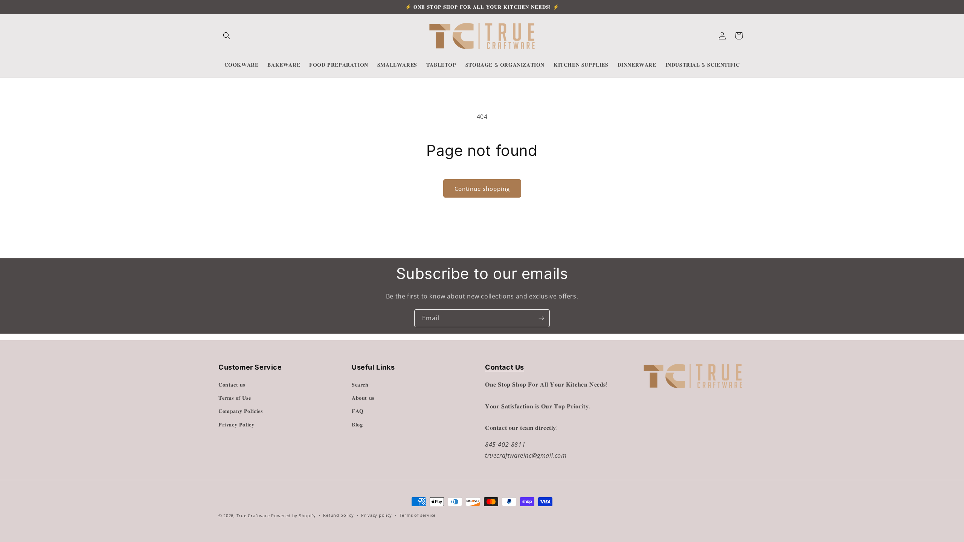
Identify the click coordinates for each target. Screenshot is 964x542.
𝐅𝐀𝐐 (358, 410)
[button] (226, 35)
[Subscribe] (541, 318)
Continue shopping (482, 188)
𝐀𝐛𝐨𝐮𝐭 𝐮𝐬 (363, 397)
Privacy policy (376, 515)
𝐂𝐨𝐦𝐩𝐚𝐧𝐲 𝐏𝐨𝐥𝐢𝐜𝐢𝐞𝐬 (240, 410)
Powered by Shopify (293, 515)
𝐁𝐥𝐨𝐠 (357, 424)
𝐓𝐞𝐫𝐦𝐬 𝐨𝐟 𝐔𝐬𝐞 (234, 397)
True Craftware (253, 515)
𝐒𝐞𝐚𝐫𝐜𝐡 (360, 384)
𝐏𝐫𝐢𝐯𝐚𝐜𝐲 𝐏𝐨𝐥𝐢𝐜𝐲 (236, 424)
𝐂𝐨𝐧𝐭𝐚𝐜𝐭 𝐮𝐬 (231, 384)
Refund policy (338, 515)
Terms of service (418, 515)
